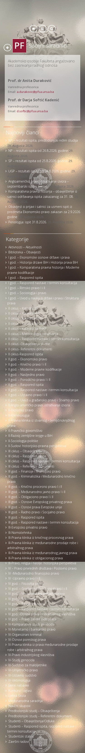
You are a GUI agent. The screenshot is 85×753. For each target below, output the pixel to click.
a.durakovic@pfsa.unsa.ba (35, 92)
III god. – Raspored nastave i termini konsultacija (43, 522)
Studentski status (21, 736)
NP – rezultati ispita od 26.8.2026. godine (38, 150)
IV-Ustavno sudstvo (22, 675)
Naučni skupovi (19, 706)
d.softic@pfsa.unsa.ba (32, 111)
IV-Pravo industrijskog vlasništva (31, 655)
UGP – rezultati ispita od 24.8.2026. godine (39, 171)
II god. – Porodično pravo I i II (29, 379)
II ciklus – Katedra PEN (24, 318)
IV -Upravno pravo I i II (24, 578)
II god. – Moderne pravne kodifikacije (35, 369)
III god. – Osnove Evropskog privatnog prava (40, 502)
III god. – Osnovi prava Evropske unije (35, 507)
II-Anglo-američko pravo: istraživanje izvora (39, 405)
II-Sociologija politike (23, 441)
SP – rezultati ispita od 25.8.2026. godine (38, 161)
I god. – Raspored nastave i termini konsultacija (42, 283)
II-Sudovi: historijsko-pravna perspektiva (37, 446)
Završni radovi (18, 741)
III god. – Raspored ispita (26, 517)
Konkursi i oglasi (20, 690)
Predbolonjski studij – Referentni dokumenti (40, 716)
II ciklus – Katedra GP (23, 308)
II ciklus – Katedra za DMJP (27, 323)
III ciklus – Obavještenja (25, 451)
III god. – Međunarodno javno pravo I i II (36, 492)
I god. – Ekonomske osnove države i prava (39, 257)
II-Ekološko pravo (21, 410)
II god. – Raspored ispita (26, 384)
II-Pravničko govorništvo (25, 430)
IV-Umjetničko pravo (23, 670)
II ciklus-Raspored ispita (25, 354)
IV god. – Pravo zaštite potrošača (32, 619)
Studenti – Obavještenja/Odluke (31, 721)
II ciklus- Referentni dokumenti (30, 349)
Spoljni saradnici (48, 45)
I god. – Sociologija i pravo (27, 293)
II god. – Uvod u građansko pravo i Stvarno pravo (43, 400)
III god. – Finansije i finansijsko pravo (34, 471)
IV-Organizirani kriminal (24, 634)
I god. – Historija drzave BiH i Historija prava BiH (43, 262)
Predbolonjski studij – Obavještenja (34, 711)
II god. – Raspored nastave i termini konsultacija (43, 390)
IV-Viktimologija (19, 680)
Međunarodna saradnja (25, 701)
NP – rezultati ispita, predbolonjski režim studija (43, 140)
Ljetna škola (17, 695)
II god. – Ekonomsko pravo (27, 359)
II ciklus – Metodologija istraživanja (33, 334)
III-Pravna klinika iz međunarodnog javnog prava (42, 553)
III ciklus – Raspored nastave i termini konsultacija (44, 461)
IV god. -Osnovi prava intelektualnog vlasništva (41, 614)
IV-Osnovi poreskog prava (27, 639)
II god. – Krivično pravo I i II (27, 364)
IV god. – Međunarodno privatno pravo (36, 593)
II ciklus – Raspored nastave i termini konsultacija (43, 339)
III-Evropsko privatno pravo (27, 527)
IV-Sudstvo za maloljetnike (27, 665)
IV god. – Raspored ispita (26, 604)
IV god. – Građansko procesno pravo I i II (37, 588)
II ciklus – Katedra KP (23, 313)
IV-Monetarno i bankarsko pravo (32, 629)
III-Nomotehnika (20, 532)
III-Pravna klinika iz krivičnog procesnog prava (40, 537)
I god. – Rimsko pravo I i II (26, 288)
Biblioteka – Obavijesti (24, 252)
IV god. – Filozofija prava (25, 583)
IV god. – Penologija (22, 599)
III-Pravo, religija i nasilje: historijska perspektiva (42, 563)
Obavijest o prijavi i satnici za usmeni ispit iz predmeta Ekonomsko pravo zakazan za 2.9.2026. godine (44, 211)
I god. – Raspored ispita (25, 277)
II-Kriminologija (18, 415)
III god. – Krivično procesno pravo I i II (35, 486)
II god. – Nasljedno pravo (26, 374)
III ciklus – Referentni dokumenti (31, 466)
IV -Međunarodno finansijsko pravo (33, 573)
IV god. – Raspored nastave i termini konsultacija (43, 609)
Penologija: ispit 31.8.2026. (27, 222)
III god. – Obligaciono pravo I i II (30, 497)
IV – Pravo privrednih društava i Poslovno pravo (42, 568)
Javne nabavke (18, 685)
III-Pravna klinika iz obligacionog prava (35, 558)
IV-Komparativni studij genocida (31, 624)
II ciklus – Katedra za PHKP (27, 328)
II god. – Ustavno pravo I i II (27, 395)
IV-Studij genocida (21, 660)
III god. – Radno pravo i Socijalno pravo (36, 512)
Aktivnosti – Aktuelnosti (25, 247)
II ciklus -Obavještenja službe (29, 344)
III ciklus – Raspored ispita (27, 456)
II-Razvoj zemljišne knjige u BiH (30, 435)
